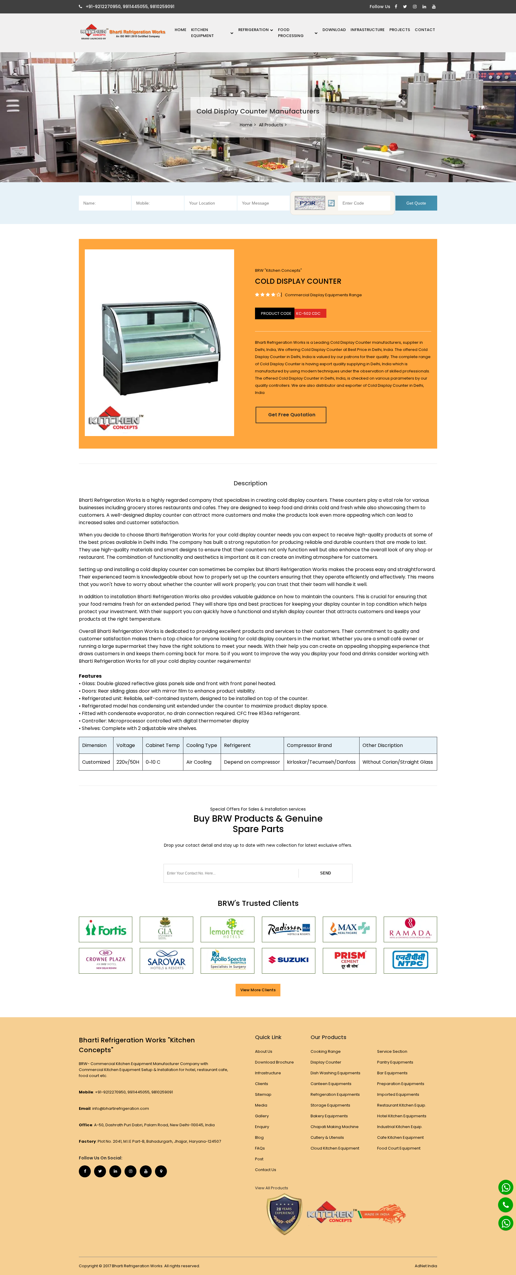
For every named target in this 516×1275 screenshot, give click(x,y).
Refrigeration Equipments (335, 1094)
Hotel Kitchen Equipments (401, 1116)
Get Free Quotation (291, 414)
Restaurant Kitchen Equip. (401, 1105)
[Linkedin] (425, 7)
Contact (425, 30)
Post (259, 1159)
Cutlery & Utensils (327, 1137)
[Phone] (501, 1201)
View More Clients (258, 990)
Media (261, 1105)
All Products (271, 125)
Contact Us (265, 1170)
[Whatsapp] (502, 1185)
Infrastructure (368, 30)
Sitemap (263, 1094)
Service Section (392, 1051)
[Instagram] (415, 7)
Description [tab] (250, 483)
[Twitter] (405, 7)
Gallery (262, 1116)
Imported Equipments (398, 1094)
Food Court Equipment (398, 1148)
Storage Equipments (330, 1105)
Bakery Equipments (329, 1116)
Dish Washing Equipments (335, 1073)
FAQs (260, 1148)
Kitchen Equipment (202, 33)
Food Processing (291, 33)
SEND (325, 873)
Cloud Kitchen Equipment (335, 1148)
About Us (263, 1051)
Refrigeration (253, 30)
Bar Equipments (392, 1073)
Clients (261, 1084)
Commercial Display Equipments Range (323, 295)
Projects (399, 30)
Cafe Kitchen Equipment (400, 1137)
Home (180, 30)
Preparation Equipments (400, 1084)
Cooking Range (326, 1051)
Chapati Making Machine (335, 1127)
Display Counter (326, 1062)
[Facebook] (397, 7)
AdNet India (426, 1266)
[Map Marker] (161, 1171)
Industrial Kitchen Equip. (400, 1127)
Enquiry (262, 1127)
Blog (259, 1137)
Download (334, 30)
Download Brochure (274, 1062)
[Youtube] (434, 7)
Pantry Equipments (395, 1062)
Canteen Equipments (331, 1084)
